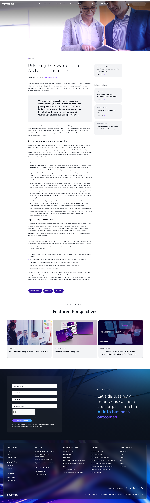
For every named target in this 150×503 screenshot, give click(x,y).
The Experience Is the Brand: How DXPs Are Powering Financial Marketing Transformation (107, 130)
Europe (122, 454)
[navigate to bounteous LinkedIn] (130, 488)
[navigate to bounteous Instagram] (134, 488)
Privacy (120, 494)
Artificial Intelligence (97, 451)
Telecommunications (69, 470)
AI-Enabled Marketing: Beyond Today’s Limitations (107, 95)
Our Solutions (60, 4)
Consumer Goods (68, 451)
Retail (65, 466)
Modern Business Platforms (43, 460)
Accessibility (128, 494)
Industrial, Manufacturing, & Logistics (74, 460)
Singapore (123, 466)
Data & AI (48, 290)
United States (124, 451)
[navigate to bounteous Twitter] (127, 488)
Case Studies (11, 477)
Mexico (122, 463)
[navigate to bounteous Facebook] (138, 488)
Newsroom (112, 494)
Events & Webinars (41, 474)
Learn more (100, 74)
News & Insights (40, 471)
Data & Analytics (96, 454)
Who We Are (105, 4)
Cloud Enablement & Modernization (102, 466)
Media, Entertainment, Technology (73, 463)
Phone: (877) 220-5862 (115, 488)
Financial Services (35, 290)
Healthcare (66, 457)
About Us (10, 466)
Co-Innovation (11, 480)
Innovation (59, 290)
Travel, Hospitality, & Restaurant (73, 473)
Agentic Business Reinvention (44, 463)
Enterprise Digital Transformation (101, 463)
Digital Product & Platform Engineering (103, 460)
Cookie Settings (138, 494)
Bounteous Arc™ (44, 4)
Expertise (10, 451)
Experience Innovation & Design (100, 457)
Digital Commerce (96, 473)
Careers (9, 469)
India (121, 460)
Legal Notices (103, 494)
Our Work (92, 4)
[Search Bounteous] (129, 4)
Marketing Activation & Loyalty (100, 470)
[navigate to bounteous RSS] (142, 488)
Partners (9, 454)
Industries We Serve (76, 4)
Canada (122, 457)
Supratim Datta (50, 78)
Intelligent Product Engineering (44, 451)
